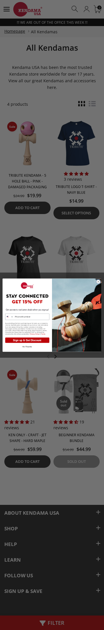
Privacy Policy (34, 334)
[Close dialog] (98, 282)
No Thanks (27, 347)
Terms (43, 334)
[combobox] (9, 317)
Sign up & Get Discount (27, 340)
